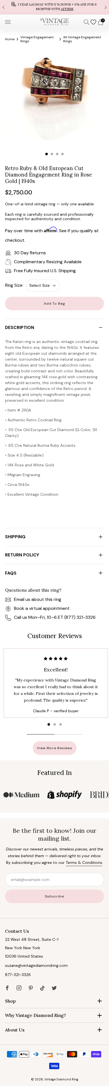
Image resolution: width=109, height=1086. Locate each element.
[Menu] (8, 22)
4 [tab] (62, 154)
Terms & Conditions (84, 862)
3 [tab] (57, 154)
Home (10, 39)
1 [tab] (46, 154)
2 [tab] (52, 154)
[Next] (105, 7)
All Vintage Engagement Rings (82, 39)
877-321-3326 (18, 974)
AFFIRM (67, 9)
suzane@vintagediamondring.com (36, 965)
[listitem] (54, 7)
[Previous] (3, 7)
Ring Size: (14, 285)
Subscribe (54, 896)
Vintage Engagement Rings (37, 39)
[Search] (86, 22)
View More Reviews (54, 748)
